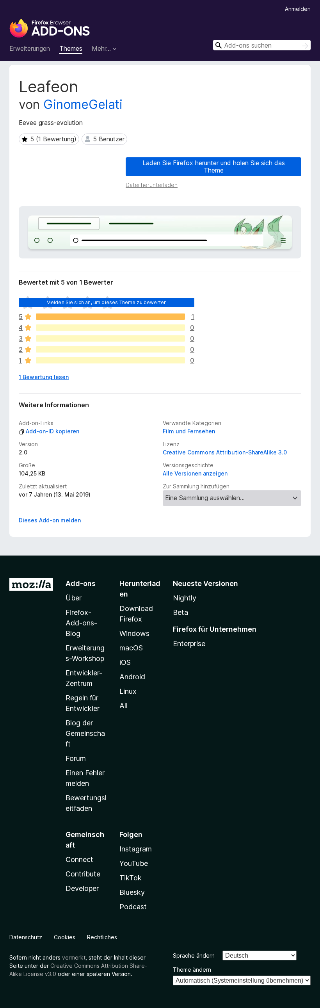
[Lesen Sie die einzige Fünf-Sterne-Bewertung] (110, 316)
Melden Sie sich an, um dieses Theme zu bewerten (106, 302)
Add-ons (81, 583)
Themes (70, 48)
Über (74, 598)
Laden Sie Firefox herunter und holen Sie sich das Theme (213, 166)
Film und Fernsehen (189, 431)
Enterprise (189, 643)
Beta (180, 612)
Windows (134, 633)
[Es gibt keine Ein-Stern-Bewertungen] (110, 360)
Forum (76, 758)
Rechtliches (102, 937)
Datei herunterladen (152, 185)
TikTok (130, 878)
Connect (79, 859)
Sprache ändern (194, 955)
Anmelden (298, 8)
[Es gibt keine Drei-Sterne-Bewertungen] (110, 338)
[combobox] (262, 45)
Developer (82, 888)
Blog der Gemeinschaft (85, 733)
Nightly (184, 598)
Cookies (64, 937)
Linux (128, 691)
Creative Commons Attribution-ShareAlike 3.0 (225, 452)
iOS (125, 662)
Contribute (83, 874)
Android (132, 677)
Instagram (135, 849)
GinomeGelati (83, 104)
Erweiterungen (29, 48)
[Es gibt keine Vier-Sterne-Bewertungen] (110, 327)
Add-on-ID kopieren (52, 431)
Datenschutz (25, 937)
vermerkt (73, 957)
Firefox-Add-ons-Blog (81, 623)
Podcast (133, 907)
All (123, 706)
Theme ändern (192, 969)
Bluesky (132, 892)
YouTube (133, 863)
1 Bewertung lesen (44, 377)
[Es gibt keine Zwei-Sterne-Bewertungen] (110, 349)
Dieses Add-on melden (50, 520)
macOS (131, 648)
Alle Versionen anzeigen (195, 473)
